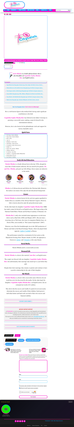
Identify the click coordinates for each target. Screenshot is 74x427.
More (50, 10)
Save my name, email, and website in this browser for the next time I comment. (33, 385)
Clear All (70, 401)
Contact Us (44, 10)
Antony (18, 240)
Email (20, 379)
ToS (41, 425)
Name (20, 374)
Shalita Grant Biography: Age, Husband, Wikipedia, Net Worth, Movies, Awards (23, 99)
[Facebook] (16, 421)
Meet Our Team (31, 10)
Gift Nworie (21, 62)
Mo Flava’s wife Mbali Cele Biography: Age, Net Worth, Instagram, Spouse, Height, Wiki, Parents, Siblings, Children (35, 351)
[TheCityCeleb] (4, 10)
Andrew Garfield (25, 231)
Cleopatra (27, 240)
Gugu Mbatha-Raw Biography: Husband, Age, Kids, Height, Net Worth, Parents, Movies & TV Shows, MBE (25, 85)
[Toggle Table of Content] (10, 66)
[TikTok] (24, 421)
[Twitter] (18, 421)
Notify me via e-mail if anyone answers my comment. (29, 388)
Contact (45, 425)
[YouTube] (20, 421)
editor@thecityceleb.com (39, 316)
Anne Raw (21, 340)
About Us (28, 425)
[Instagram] (22, 421)
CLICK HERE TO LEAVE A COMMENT (25, 301)
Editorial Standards (35, 425)
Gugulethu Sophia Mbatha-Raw (33, 340)
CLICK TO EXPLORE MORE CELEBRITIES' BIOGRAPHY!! (26, 326)
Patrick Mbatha (9, 344)
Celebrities (10, 14)
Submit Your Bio (22, 10)
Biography (13, 10)
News (37, 10)
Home (8, 10)
